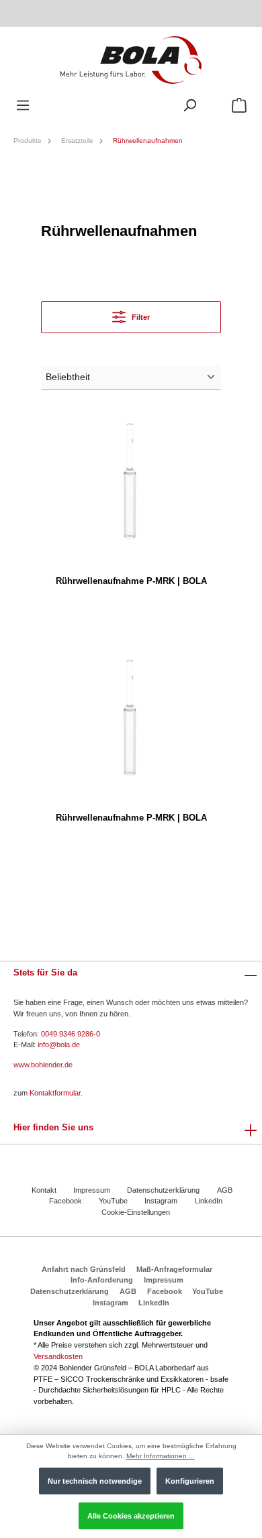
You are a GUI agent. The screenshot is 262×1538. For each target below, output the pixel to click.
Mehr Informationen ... (160, 1456)
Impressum (91, 1190)
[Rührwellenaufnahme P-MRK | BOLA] (131, 482)
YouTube (113, 1201)
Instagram (160, 1201)
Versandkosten (58, 1356)
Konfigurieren (189, 1481)
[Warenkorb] (239, 105)
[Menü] (23, 105)
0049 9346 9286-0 (70, 1034)
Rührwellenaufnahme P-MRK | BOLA (131, 581)
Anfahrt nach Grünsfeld (84, 1269)
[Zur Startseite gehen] (130, 59)
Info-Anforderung (102, 1280)
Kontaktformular (55, 1093)
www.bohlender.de (43, 1065)
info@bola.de (59, 1045)
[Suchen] (189, 105)
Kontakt (44, 1190)
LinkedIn (208, 1201)
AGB (224, 1190)
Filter (140, 317)
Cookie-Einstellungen (135, 1212)
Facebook (65, 1201)
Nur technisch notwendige (95, 1481)
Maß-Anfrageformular (174, 1269)
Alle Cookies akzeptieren (131, 1516)
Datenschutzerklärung (163, 1190)
